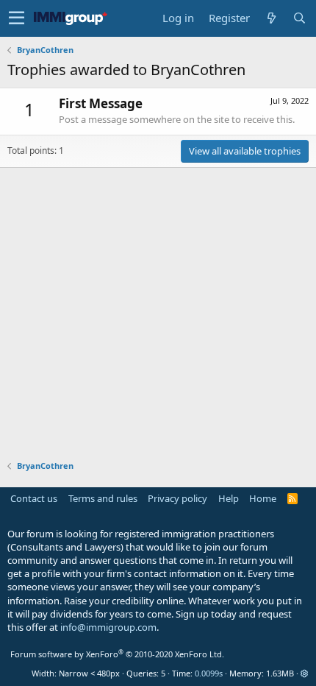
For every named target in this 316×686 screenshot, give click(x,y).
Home (262, 498)
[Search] (299, 18)
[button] (16, 18)
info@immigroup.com (108, 627)
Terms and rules (102, 498)
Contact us (33, 498)
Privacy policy (177, 498)
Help (228, 498)
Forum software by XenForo (117, 654)
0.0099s (209, 673)
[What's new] (271, 18)
